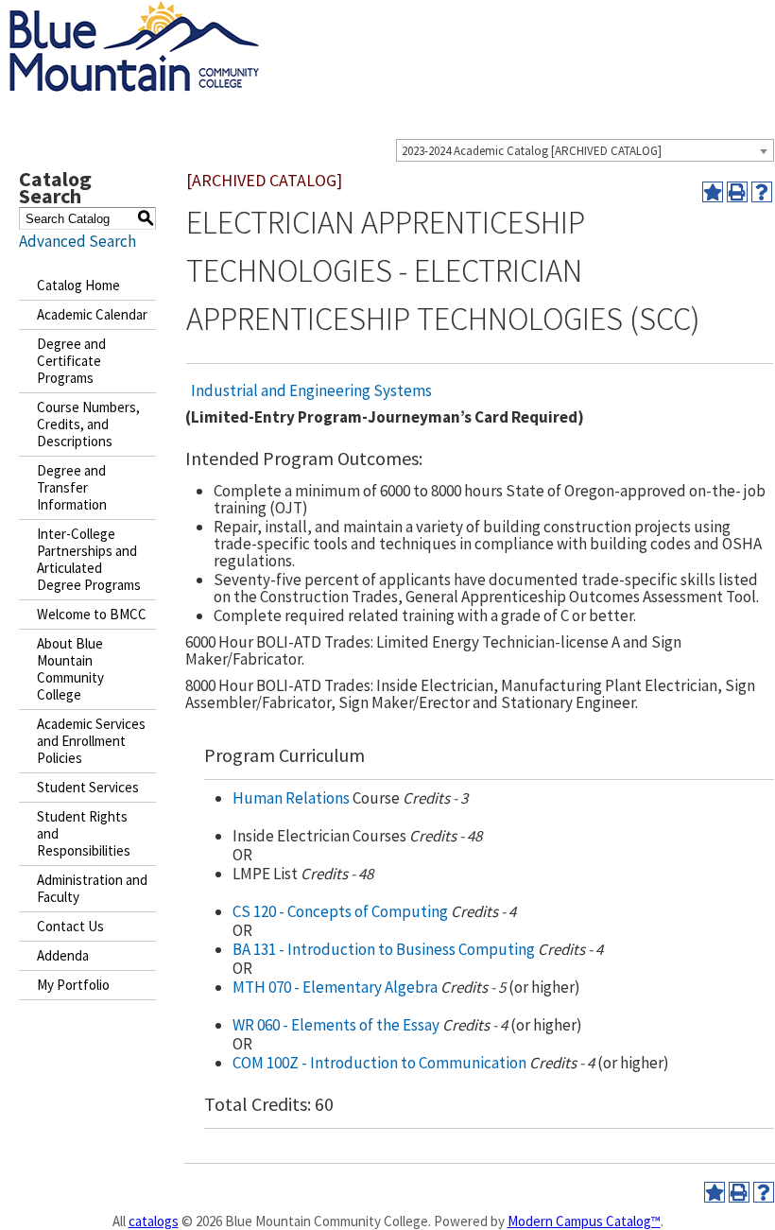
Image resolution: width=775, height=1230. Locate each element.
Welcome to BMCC (91, 614)
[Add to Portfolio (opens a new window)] (712, 192)
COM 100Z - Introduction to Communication (379, 1062)
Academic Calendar (92, 314)
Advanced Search (77, 241)
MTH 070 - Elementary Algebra (335, 987)
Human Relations (291, 798)
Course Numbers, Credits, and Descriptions (88, 424)
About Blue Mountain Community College (70, 668)
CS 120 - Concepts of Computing (340, 911)
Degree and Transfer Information (72, 487)
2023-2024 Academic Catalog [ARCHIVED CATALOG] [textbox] (532, 151)
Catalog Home (78, 285)
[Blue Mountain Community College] (134, 12)
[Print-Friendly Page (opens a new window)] (737, 192)
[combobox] (585, 150)
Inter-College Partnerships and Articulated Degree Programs (89, 559)
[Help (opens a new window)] (761, 192)
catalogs (154, 1221)
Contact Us (70, 926)
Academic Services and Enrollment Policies (91, 741)
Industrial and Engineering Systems (311, 390)
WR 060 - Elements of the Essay (335, 1024)
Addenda (63, 955)
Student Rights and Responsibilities (83, 833)
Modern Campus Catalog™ (584, 1221)
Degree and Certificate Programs (71, 361)
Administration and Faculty (92, 888)
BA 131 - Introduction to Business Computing (383, 949)
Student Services (88, 787)
